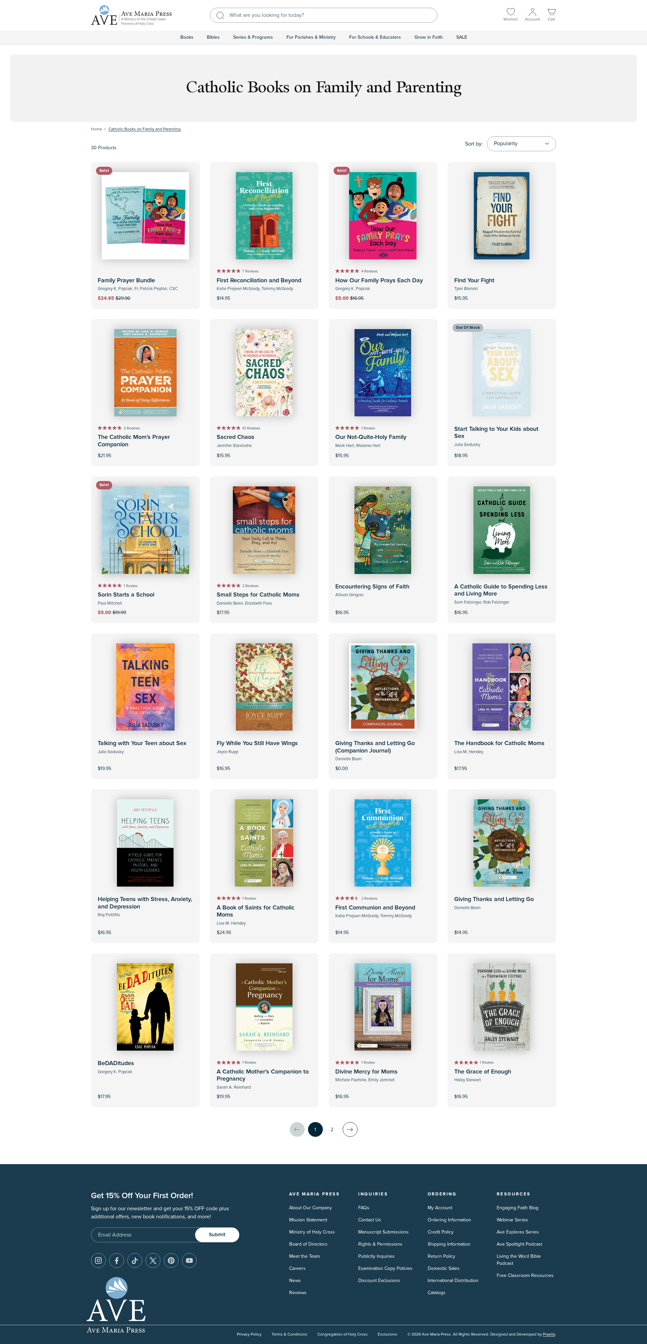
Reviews (298, 1292)
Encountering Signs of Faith (372, 586)
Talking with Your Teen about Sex (142, 743)
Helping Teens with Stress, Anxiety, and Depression (145, 903)
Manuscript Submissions (383, 1232)
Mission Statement (308, 1220)
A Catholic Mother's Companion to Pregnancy (263, 1075)
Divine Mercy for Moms (366, 1072)
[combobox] (323, 15)
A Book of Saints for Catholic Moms (256, 911)
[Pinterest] (171, 1260)
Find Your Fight (474, 280)
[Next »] (350, 1129)
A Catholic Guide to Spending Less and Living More (501, 590)
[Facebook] (116, 1260)
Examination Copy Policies (385, 1268)
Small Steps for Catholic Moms (258, 595)
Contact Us (369, 1220)
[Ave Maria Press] (131, 15)
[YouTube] (189, 1260)
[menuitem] (187, 37)
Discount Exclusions (379, 1280)
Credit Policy (441, 1232)
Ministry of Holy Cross (312, 1232)
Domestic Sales (444, 1268)
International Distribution (453, 1280)
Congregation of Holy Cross (342, 1334)
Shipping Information (449, 1244)
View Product (383, 764)
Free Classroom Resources (525, 1275)
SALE (461, 37)
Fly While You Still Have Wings (257, 743)
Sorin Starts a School (126, 595)
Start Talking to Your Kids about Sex (496, 432)
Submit (217, 1234)
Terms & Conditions (289, 1334)
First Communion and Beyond (375, 907)
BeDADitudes (116, 1063)
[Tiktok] (134, 1260)
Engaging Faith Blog (517, 1208)
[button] (551, 15)
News (295, 1280)
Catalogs (436, 1292)
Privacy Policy (249, 1334)
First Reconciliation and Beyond (259, 280)
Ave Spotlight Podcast (519, 1244)
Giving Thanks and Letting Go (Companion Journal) (375, 747)
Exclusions (387, 1334)
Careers (297, 1268)
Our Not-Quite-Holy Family (370, 437)
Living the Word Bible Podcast (519, 1259)
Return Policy (441, 1256)
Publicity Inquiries (376, 1256)
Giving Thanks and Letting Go (494, 899)
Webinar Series (512, 1220)
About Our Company (310, 1208)
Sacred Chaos (235, 437)
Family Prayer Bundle (126, 280)
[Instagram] (98, 1260)
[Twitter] (153, 1260)
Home (96, 129)
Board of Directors (308, 1244)
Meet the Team (304, 1256)
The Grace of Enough (482, 1072)
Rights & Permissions (380, 1244)
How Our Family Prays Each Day (379, 280)
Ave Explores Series (518, 1232)
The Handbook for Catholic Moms (499, 743)
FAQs (363, 1208)
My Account (440, 1208)
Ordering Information (449, 1220)
